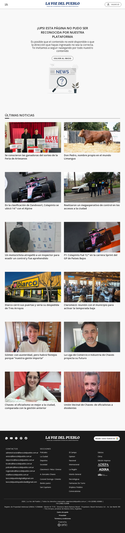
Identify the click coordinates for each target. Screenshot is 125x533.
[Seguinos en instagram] (21, 438)
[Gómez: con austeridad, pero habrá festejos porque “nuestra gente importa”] (33, 337)
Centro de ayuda (62, 512)
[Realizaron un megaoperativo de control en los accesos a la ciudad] (92, 187)
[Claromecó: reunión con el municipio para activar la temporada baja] (92, 287)
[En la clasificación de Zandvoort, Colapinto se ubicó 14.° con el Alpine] (33, 187)
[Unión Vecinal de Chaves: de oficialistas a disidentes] (92, 387)
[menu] (22, 4)
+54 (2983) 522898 (62, 503)
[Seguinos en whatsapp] (6, 438)
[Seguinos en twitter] (16, 438)
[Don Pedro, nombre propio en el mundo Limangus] (92, 137)
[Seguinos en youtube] (11, 438)
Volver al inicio (62, 58)
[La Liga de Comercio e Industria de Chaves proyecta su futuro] (92, 337)
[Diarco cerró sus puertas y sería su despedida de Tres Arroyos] (33, 287)
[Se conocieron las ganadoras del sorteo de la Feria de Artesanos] (33, 137)
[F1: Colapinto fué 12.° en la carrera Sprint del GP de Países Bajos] (92, 237)
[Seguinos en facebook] (26, 438)
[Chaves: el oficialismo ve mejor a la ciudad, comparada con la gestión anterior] (33, 387)
